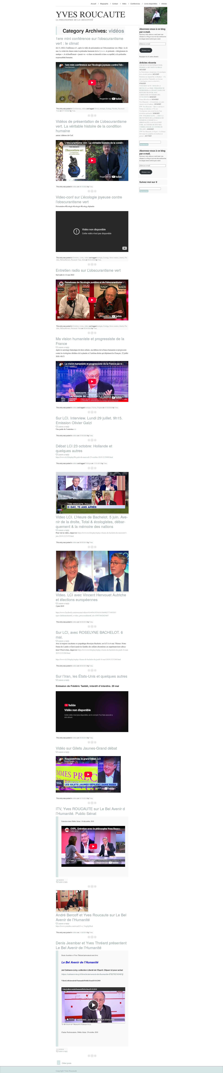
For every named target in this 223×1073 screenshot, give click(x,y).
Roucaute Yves (76, 260)
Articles (164, 4)
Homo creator (113, 257)
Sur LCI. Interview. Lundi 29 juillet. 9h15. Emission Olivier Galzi (89, 420)
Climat (96, 108)
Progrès (99, 407)
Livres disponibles (150, 4)
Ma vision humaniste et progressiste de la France (90, 341)
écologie (102, 108)
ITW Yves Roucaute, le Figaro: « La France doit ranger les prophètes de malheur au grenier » (152, 133)
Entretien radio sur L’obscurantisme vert (88, 270)
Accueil (93, 4)
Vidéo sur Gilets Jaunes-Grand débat (86, 748)
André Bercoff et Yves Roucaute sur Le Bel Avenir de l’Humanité (91, 917)
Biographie (104, 4)
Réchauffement (65, 260)
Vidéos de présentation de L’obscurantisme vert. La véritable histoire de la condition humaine (91, 126)
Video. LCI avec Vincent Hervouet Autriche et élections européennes (91, 597)
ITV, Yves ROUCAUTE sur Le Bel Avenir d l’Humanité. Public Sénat (90, 811)
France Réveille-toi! (145, 99)
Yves (73, 111)
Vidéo (124, 4)
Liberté (121, 257)
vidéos (84, 108)
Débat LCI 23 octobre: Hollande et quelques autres (84, 448)
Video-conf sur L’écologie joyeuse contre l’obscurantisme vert (89, 199)
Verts (83, 260)
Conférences (135, 4)
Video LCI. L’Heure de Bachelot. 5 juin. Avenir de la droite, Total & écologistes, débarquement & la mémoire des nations (92, 521)
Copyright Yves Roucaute (66, 1071)
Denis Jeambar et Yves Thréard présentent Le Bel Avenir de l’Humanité (91, 945)
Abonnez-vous (146, 50)
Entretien (76, 257)
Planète (114, 108)
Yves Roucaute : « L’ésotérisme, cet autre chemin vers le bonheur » (151, 103)
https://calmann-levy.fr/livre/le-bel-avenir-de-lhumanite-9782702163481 (91, 974)
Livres (82, 257)
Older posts (64, 1063)
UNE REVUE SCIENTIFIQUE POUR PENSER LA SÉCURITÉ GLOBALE (150, 66)
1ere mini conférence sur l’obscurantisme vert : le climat (89, 41)
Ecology (108, 108)
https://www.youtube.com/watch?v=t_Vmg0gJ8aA (74, 926)
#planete (102, 51)
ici (75, 429)
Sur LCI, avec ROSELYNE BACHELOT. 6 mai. (89, 635)
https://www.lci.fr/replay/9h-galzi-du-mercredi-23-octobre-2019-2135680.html (84, 457)
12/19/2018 (60, 880)
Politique (88, 463)
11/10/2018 (60, 1049)
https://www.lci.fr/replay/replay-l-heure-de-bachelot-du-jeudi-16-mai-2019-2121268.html (88, 659)
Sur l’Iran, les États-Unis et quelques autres (91, 676)
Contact (115, 4)
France (94, 407)
